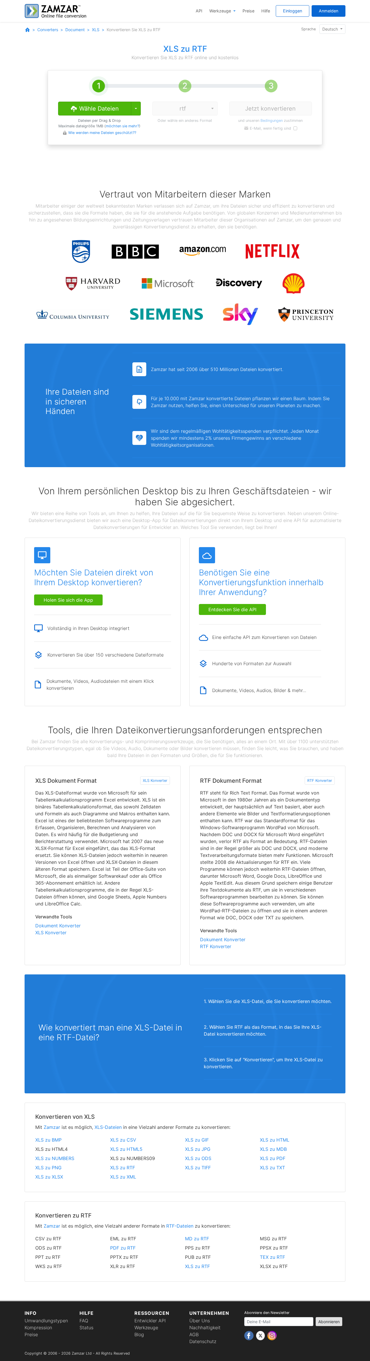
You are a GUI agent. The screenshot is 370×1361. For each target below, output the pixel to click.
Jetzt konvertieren (270, 108)
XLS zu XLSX (49, 1177)
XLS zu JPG (197, 1149)
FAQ (83, 1320)
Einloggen (292, 10)
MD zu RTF (197, 1238)
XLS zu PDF (272, 1158)
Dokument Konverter (58, 926)
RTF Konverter (319, 780)
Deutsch (330, 29)
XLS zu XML (123, 1177)
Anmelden (328, 10)
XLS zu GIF (197, 1140)
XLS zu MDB (273, 1149)
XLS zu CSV (123, 1140)
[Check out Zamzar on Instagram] (272, 1335)
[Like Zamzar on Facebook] (249, 1335)
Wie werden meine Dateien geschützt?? (102, 132)
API (199, 10)
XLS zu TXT (272, 1167)
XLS (95, 29)
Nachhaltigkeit (205, 1327)
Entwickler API (150, 1320)
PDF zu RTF (123, 1248)
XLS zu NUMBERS (54, 1158)
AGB (194, 1334)
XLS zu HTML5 (126, 1149)
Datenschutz (202, 1341)
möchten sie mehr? (122, 126)
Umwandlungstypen (46, 1320)
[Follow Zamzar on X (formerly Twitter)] (261, 1335)
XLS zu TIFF (198, 1167)
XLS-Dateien (108, 1127)
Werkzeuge (220, 10)
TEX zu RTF (272, 1257)
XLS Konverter (155, 780)
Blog (139, 1334)
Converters (47, 29)
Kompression (38, 1327)
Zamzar (52, 1127)
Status (86, 1327)
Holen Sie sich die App (68, 600)
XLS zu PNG (48, 1167)
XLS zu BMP (48, 1140)
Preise (248, 10)
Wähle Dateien (98, 108)
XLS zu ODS (198, 1158)
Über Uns (199, 1320)
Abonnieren (329, 1321)
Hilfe (265, 10)
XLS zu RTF (122, 1167)
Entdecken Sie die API (232, 609)
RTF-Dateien (179, 1226)
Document (75, 29)
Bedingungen (271, 120)
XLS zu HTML (274, 1140)
